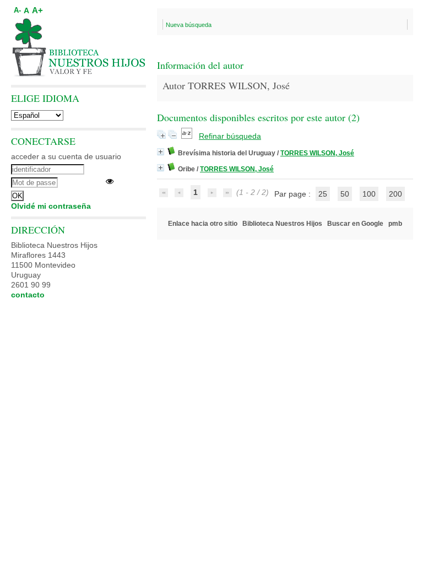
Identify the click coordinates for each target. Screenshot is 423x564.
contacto (28, 294)
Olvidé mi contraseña (51, 206)
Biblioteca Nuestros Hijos (282, 223)
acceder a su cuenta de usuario (66, 156)
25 (322, 193)
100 (369, 193)
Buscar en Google (355, 223)
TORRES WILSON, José (317, 153)
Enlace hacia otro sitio (202, 223)
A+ (37, 10)
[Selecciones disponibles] (187, 136)
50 (344, 193)
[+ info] (160, 151)
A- (17, 10)
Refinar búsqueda (230, 136)
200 (395, 193)
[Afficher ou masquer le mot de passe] (109, 181)
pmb (395, 223)
